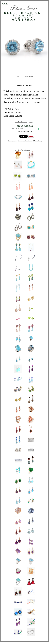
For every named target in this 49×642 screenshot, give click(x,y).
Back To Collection (24, 150)
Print (31, 122)
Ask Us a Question (21, 122)
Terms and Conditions (25, 141)
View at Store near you (25, 131)
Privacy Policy (37, 141)
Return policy (12, 141)
